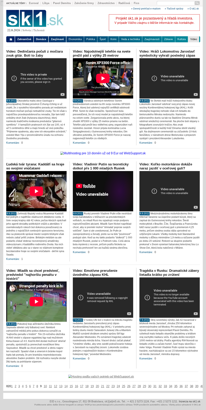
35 (175, 386)
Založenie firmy (84, 3)
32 (160, 386)
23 (113, 386)
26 (128, 386)
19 (92, 386)
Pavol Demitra (62, 3)
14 (66, 386)
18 (87, 386)
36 (181, 386)
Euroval (34, 3)
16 (76, 386)
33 (165, 386)
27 (134, 386)
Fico (136, 3)
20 (97, 386)
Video (193, 39)
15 (71, 386)
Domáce (41, 39)
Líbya (45, 3)
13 (60, 386)
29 (144, 386)
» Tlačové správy (174, 8)
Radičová (124, 3)
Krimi (113, 39)
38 (191, 386)
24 (118, 386)
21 (102, 386)
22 (107, 386)
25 (123, 386)
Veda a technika (130, 39)
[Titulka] (11, 39)
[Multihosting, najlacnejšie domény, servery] (103, 153)
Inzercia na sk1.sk (189, 401)
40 (202, 386)
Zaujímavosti (152, 39)
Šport (103, 39)
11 (50, 386)
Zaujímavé (57, 39)
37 (186, 386)
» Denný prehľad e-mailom (146, 8)
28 (139, 386)
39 (196, 386)
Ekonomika (75, 39)
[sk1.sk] (35, 25)
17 (81, 386)
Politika (90, 39)
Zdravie (168, 39)
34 (170, 386)
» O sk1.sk (193, 8)
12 (55, 386)
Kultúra (181, 39)
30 (149, 386)
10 (45, 386)
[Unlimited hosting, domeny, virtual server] (101, 376)
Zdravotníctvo (106, 3)
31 (155, 386)
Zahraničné (24, 39)
